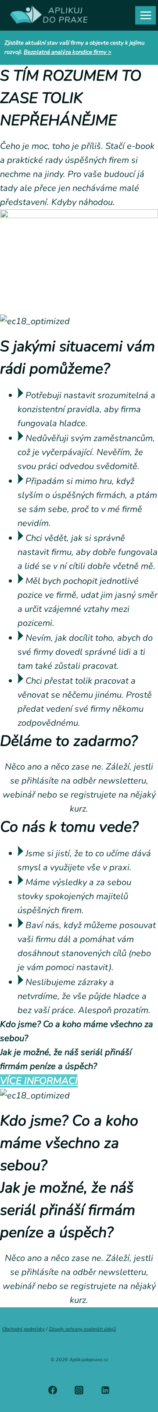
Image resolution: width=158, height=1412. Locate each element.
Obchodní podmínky (23, 1329)
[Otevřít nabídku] (145, 15)
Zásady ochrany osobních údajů (82, 1329)
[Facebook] (52, 1390)
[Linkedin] (105, 1390)
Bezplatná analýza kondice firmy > (67, 52)
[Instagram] (79, 1390)
